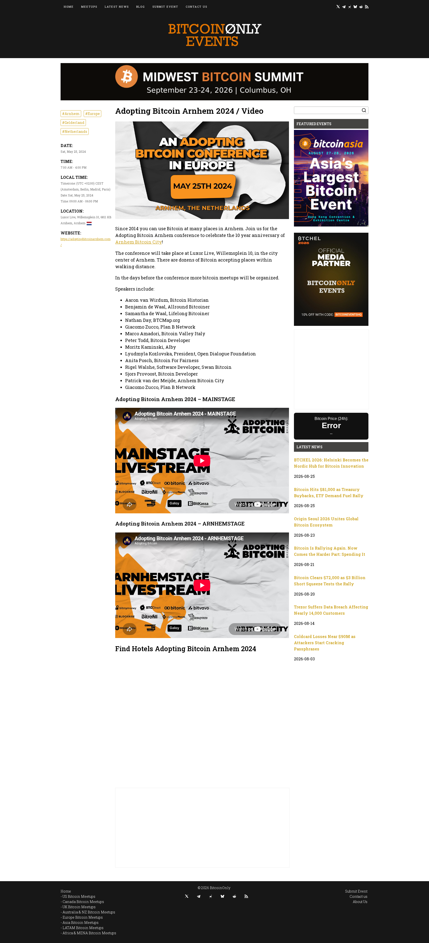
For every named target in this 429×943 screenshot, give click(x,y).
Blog (140, 6)
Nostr (349, 6)
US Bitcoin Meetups (79, 896)
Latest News (117, 6)
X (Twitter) (338, 6)
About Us (360, 901)
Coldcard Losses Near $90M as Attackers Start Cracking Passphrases (325, 642)
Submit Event (165, 6)
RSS (366, 6)
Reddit (361, 6)
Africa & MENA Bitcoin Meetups (89, 933)
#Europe (92, 113)
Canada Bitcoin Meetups (83, 901)
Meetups (89, 6)
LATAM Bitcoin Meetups (83, 927)
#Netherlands (74, 131)
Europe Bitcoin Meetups (83, 917)
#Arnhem (71, 113)
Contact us (196, 6)
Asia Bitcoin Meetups (81, 922)
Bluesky (355, 6)
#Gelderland (73, 122)
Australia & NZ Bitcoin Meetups (89, 912)
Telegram (344, 6)
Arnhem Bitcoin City (138, 242)
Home (69, 6)
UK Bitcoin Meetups (79, 907)
